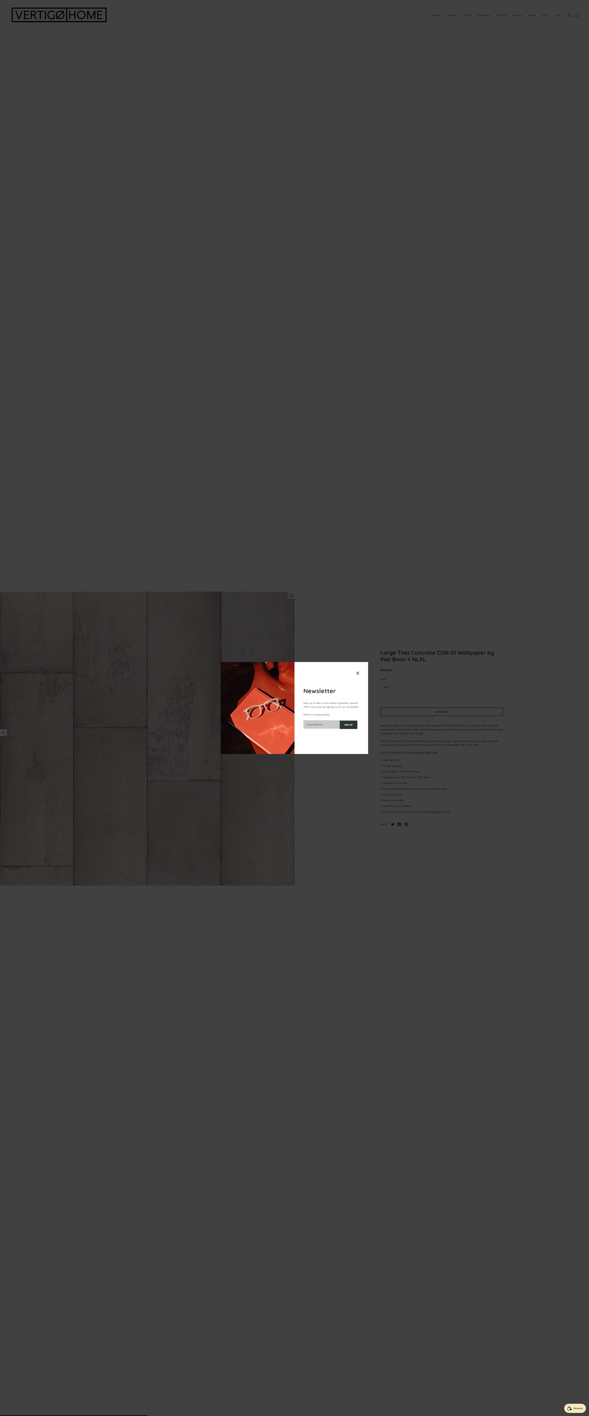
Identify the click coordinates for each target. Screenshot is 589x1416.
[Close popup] (357, 673)
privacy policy (321, 714)
